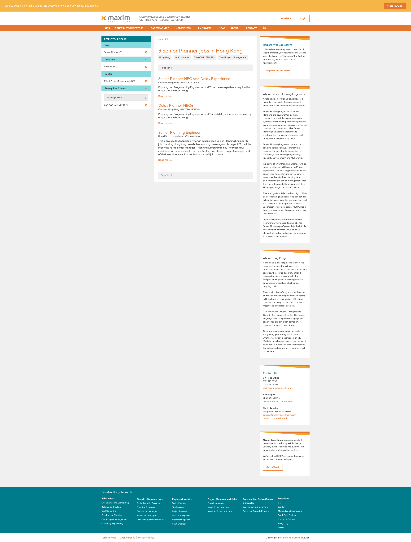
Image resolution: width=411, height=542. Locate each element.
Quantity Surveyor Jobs (150, 499)
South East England (287, 515)
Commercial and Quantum (255, 507)
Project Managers (215, 503)
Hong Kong (283, 523)
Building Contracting (111, 507)
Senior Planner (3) (113, 52)
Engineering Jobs (182, 499)
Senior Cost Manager (147, 515)
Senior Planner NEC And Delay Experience (194, 78)
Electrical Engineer (181, 519)
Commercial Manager (147, 511)
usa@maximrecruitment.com (277, 418)
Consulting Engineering (112, 523)
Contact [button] (251, 28)
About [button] (235, 28)
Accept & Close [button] (395, 5)
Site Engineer (178, 507)
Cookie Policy (127, 537)
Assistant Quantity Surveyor (150, 519)
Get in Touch (272, 467)
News (222, 28)
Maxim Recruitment (291, 537)
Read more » (165, 96)
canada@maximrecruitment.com (279, 414)
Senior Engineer (179, 503)
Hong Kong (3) (111, 66)
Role (107, 45)
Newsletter (286, 18)
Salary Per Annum (115, 88)
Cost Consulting (108, 511)
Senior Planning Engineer (179, 132)
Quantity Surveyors (146, 507)
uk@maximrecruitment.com (277, 387)
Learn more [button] (91, 5)
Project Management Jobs (222, 499)
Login (303, 18)
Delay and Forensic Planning (256, 511)
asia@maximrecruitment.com (278, 401)
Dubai (281, 527)
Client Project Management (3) (119, 81)
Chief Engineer (179, 523)
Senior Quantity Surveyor (148, 503)
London (281, 507)
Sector (108, 73)
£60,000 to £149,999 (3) (116, 105)
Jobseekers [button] (183, 28)
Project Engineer (180, 511)
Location (110, 59)
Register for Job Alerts (278, 70)
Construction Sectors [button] (129, 28)
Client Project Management (114, 519)
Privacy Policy (146, 537)
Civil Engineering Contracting (115, 502)
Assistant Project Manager (219, 511)
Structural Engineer (181, 515)
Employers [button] (205, 28)
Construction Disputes (111, 515)
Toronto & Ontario (286, 519)
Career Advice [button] (160, 28)
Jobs (107, 28)
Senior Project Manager (218, 507)
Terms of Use (108, 537)
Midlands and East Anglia (290, 511)
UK (279, 502)
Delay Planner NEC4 (175, 105)
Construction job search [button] (116, 492)
